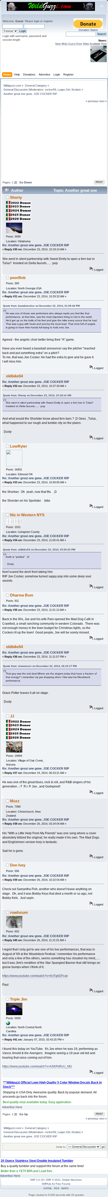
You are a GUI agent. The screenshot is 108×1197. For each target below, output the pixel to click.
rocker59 (50, 89)
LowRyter (18, 446)
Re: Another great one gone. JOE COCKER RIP (35, 245)
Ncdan (76, 89)
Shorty (16, 197)
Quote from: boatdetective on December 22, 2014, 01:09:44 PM (41, 305)
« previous (92, 101)
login (36, 21)
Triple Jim (18, 999)
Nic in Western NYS (27, 515)
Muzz (15, 801)
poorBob (18, 277)
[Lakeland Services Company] (8, 1024)
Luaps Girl (64, 89)
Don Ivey (17, 865)
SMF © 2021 (53, 1179)
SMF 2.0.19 (37, 1179)
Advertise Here (12, 1107)
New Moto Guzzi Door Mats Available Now (81, 43)
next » (103, 101)
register (47, 21)
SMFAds (46, 1183)
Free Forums (63, 1183)
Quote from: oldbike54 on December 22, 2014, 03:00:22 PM (39, 549)
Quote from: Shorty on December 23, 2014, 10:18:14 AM (37, 395)
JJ (12, 716)
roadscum (19, 912)
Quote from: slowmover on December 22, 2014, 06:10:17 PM (40, 666)
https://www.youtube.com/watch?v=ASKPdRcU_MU (37, 1066)
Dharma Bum (21, 595)
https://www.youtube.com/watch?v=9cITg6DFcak (35, 976)
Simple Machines (72, 1179)
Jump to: (61, 1146)
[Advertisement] (55, 141)
